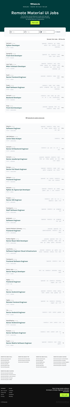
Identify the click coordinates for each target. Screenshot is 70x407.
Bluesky (11, 396)
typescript (44, 43)
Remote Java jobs (4, 363)
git (59, 68)
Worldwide (12, 181)
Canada (11, 79)
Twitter (10, 392)
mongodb (54, 65)
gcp (58, 130)
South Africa (13, 324)
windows (52, 251)
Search (58, 32)
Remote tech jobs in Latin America (8, 376)
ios (55, 198)
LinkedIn (11, 390)
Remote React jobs (5, 360)
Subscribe (32, 6)
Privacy (2, 396)
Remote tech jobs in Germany (60, 363)
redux (50, 56)
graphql (52, 158)
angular (52, 282)
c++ (42, 97)
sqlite (56, 200)
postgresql (46, 87)
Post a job (44, 6)
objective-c (51, 200)
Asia (11, 283)
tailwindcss (50, 240)
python (45, 45)
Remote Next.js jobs (5, 367)
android (47, 292)
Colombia (12, 68)
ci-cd (59, 45)
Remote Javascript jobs (6, 358)
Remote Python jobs (5, 365)
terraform (54, 45)
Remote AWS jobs (40, 365)
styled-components (47, 230)
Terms (2, 394)
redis (59, 65)
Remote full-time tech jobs (24, 358)
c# (45, 97)
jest (56, 282)
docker (58, 56)
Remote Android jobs (40, 358)
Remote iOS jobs (39, 360)
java (58, 95)
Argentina (12, 99)
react (59, 54)
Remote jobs (26, 6)
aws (49, 45)
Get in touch (39, 6)
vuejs (52, 292)
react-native (58, 242)
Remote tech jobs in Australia (60, 365)
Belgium (12, 57)
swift (52, 198)
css (49, 54)
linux (56, 251)
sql (50, 65)
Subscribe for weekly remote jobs (36, 118)
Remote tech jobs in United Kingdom (61, 362)
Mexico (11, 47)
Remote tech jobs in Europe (7, 378)
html (55, 106)
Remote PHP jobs (39, 363)
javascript (43, 76)
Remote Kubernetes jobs (41, 367)
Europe (12, 273)
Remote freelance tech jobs (24, 360)
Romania (12, 294)
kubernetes (57, 47)
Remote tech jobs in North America (8, 374)
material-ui (50, 43)
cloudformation (56, 97)
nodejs (58, 43)
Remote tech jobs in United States (61, 358)
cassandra (46, 67)
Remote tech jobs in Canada (60, 360)
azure (54, 56)
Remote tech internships (23, 362)
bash (60, 251)
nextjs (54, 76)
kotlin (43, 292)
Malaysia (12, 304)
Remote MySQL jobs (40, 362)
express (46, 65)
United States (13, 130)
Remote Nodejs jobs (5, 362)
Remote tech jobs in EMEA (6, 379)
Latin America (13, 232)
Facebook (11, 394)
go (54, 43)
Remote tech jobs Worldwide (7, 373)
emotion (51, 178)
